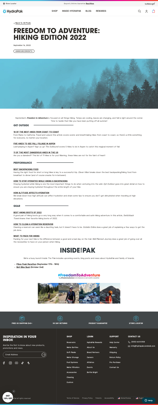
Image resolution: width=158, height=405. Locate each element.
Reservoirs (71, 342)
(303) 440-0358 (138, 342)
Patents (99, 398)
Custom (70, 382)
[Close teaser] (13, 391)
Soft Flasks (71, 352)
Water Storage (73, 357)
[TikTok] (22, 362)
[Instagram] (10, 362)
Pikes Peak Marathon (26, 264)
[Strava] (28, 362)
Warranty (113, 347)
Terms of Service (73, 398)
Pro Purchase (115, 362)
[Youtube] (16, 362)
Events (90, 367)
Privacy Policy (87, 398)
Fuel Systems (72, 362)
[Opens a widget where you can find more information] (149, 401)
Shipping (113, 352)
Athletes (90, 362)
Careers (90, 357)
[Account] (146, 11)
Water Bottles (72, 347)
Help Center (115, 342)
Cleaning (70, 377)
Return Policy (115, 357)
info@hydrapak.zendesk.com (143, 346)
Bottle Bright (92, 372)
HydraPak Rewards (94, 342)
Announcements (24, 51)
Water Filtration (73, 367)
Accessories (72, 372)
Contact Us (114, 367)
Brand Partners (93, 352)
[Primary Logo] (13, 11)
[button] (153, 11)
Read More (90, 3)
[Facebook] (4, 362)
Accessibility (109, 398)
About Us (91, 347)
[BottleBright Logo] (150, 3)
